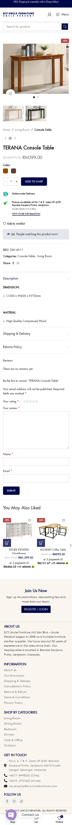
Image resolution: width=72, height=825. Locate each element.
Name (8, 454)
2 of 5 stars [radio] (27, 401)
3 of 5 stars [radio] (30, 401)
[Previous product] (5, 138)
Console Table (42, 129)
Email (7, 471)
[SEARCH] (65, 26)
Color (6, 165)
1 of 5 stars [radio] (24, 401)
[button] (7, 68)
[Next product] (15, 138)
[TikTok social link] (21, 801)
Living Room (22, 129)
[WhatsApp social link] (18, 263)
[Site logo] (18, 14)
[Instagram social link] (14, 801)
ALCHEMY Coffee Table (53, 550)
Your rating (11, 401)
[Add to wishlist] (29, 520)
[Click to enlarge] (10, 93)
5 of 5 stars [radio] (36, 401)
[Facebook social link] (13, 263)
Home (6, 129)
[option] (34, 97)
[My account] (50, 14)
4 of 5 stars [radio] (33, 401)
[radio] (5, 170)
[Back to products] (10, 138)
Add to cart (34, 181)
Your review (11, 408)
